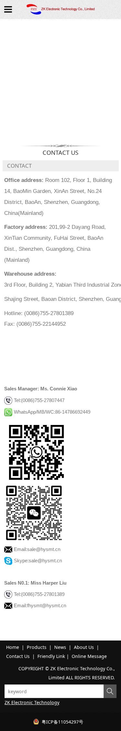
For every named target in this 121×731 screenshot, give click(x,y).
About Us (84, 647)
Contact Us (18, 656)
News (60, 647)
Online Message (89, 656)
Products (36, 647)
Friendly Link (51, 656)
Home (12, 647)
